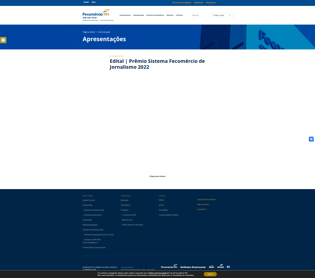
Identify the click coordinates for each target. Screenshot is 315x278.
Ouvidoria (201, 209)
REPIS (161, 200)
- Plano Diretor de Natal (132, 224)
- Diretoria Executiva (92, 215)
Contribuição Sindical (168, 215)
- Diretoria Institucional (93, 210)
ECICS (161, 205)
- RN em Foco (127, 219)
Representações (90, 224)
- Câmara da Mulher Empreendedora (92, 241)
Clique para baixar (157, 176)
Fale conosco (203, 204)
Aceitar (210, 274)
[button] (3, 40)
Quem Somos (89, 200)
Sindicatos (87, 219)
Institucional (125, 15)
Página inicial (89, 32)
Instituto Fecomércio (155, 15)
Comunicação (138, 15)
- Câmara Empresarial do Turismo (98, 234)
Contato (179, 15)
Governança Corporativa (94, 247)
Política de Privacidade (158, 273)
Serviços (169, 15)
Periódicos (125, 205)
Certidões (163, 210)
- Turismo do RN (128, 215)
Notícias (124, 200)
